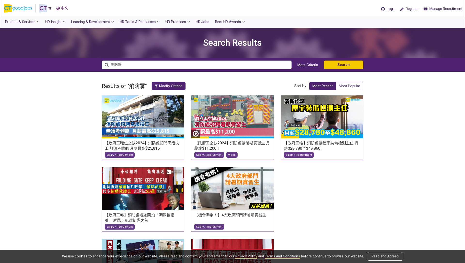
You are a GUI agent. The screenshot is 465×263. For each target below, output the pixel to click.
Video (232, 154)
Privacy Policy (246, 256)
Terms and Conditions (282, 256)
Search (343, 64)
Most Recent (322, 86)
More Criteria (307, 65)
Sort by (300, 86)
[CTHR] (45, 8)
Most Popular (349, 86)
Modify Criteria (170, 86)
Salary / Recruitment (120, 154)
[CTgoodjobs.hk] (21, 8)
